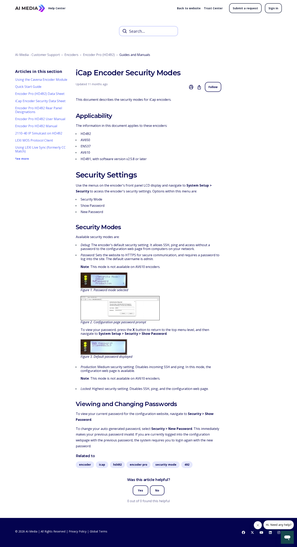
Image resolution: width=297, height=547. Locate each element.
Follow (213, 87)
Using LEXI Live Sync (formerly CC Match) (40, 149)
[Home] (30, 8)
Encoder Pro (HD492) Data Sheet (39, 93)
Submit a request (245, 8)
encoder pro (138, 464)
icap (102, 464)
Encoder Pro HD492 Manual (36, 126)
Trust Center (213, 8)
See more (22, 159)
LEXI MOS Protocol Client (34, 140)
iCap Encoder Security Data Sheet (40, 101)
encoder (85, 464)
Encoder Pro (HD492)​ (99, 54)
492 (186, 464)
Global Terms (98, 531)
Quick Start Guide (28, 86)
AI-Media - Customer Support (37, 54)
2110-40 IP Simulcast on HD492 (38, 133)
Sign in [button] (273, 8)
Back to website (189, 8)
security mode (165, 464)
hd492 (117, 464)
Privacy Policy (77, 531)
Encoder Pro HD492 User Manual (40, 119)
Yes (140, 490)
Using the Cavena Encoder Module (41, 79)
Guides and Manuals (134, 54)
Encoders (71, 54)
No (157, 490)
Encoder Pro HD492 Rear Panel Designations (38, 110)
